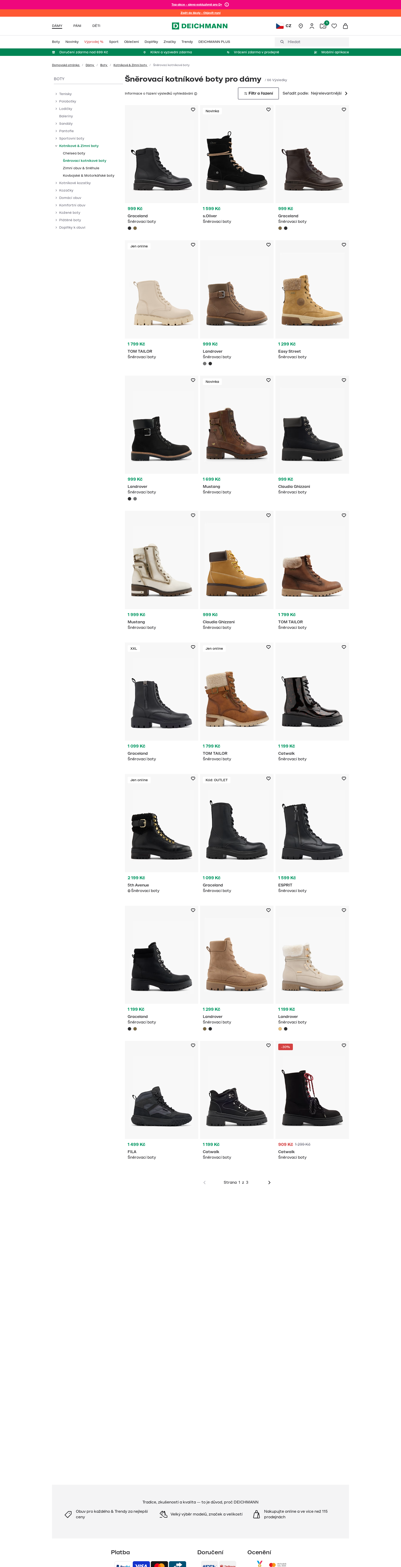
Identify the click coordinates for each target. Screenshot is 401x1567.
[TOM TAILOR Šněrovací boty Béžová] (161, 302)
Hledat (294, 42)
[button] (195, 93)
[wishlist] (334, 26)
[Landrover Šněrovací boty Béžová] (312, 969)
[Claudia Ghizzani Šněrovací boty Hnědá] (237, 573)
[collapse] (56, 146)
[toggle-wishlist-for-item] (193, 109)
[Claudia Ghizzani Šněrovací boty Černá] (312, 438)
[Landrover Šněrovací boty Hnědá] (237, 969)
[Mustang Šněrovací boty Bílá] (161, 573)
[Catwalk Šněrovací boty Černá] (312, 705)
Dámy (90, 65)
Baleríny (66, 116)
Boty (104, 65)
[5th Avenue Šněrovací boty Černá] (161, 836)
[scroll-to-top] (389, 1555)
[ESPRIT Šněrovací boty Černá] (312, 836)
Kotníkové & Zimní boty (130, 65)
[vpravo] (269, 1182)
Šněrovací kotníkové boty (84, 161)
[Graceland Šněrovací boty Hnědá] (135, 228)
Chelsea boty (74, 153)
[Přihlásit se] (312, 26)
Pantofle (66, 131)
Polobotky (67, 101)
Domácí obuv (70, 198)
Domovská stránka (66, 65)
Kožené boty (69, 212)
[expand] (56, 94)
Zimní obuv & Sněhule (81, 168)
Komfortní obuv (72, 205)
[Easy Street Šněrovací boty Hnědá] (312, 302)
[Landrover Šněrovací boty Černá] (210, 363)
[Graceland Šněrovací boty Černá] (161, 169)
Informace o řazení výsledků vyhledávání (159, 93)
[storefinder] (300, 26)
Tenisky (65, 94)
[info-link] (227, 4)
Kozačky (66, 190)
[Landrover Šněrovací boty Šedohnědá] (237, 304)
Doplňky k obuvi (72, 227)
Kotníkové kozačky (75, 183)
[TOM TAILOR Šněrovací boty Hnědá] (312, 573)
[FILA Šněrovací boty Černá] (161, 1103)
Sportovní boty (71, 138)
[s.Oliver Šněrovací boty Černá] (237, 167)
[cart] (345, 26)
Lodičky (65, 109)
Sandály (66, 123)
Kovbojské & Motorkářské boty (88, 175)
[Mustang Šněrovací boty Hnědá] (237, 438)
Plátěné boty (70, 220)
